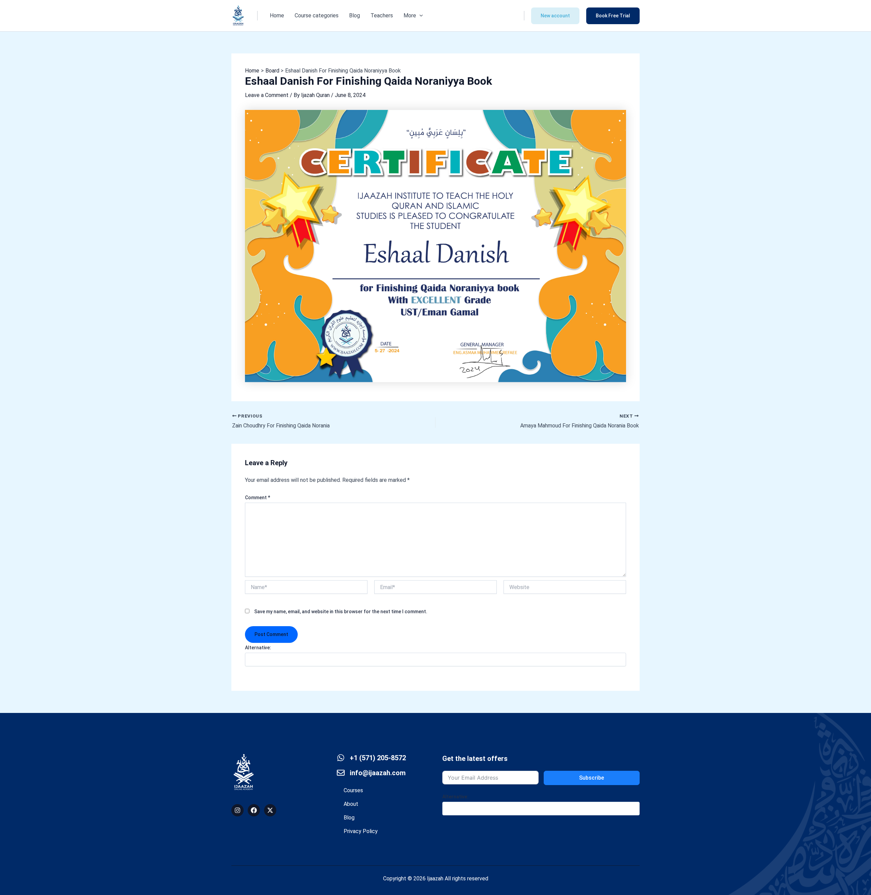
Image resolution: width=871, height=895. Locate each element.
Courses (353, 790)
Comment (257, 497)
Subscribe (591, 778)
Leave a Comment (267, 95)
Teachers (382, 15)
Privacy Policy (361, 831)
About (351, 804)
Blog (354, 15)
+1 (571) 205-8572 (378, 758)
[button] (419, 15)
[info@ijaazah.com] (341, 773)
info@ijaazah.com (378, 773)
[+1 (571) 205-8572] (341, 758)
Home (277, 15)
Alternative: (258, 647)
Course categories (317, 15)
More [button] (410, 15)
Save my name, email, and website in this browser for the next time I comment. (340, 611)
